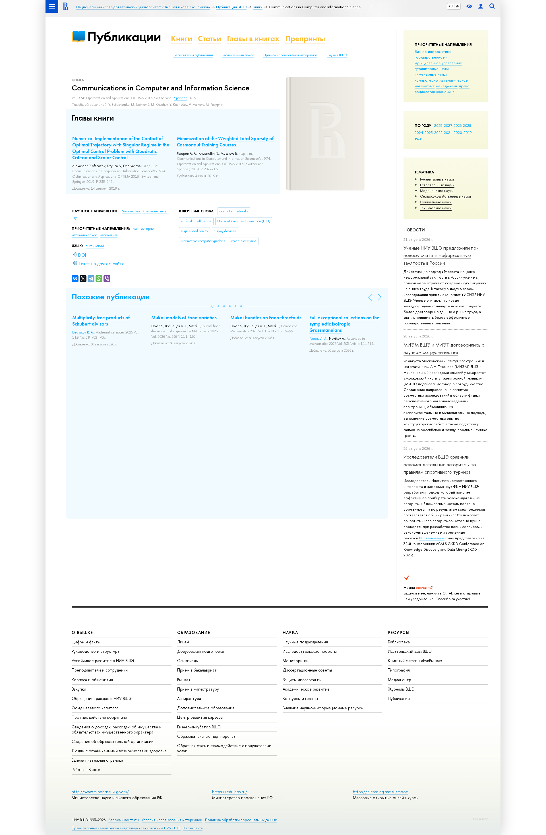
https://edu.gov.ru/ (229, 791)
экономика (445, 91)
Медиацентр (399, 679)
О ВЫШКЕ (82, 632)
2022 (438, 132)
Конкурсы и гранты (300, 698)
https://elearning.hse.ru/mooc (380, 791)
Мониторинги (296, 660)
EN (457, 6)
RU (450, 6)
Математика (131, 211)
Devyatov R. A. (83, 332)
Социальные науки (436, 201)
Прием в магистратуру (198, 689)
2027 (448, 125)
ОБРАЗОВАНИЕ (193, 632)
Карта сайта (192, 828)
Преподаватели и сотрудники (100, 670)
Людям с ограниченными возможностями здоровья (119, 750)
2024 (419, 132)
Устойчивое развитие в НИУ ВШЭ (103, 660)
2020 (458, 132)
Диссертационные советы (307, 670)
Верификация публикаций (193, 55)
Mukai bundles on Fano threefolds (265, 317)
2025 (467, 125)
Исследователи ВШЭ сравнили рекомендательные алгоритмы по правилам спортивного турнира (440, 464)
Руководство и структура (95, 651)
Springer (180, 98)
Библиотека (399, 642)
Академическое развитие (306, 689)
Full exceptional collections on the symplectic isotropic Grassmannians (344, 323)
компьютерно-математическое (441, 80)
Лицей (183, 642)
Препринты (305, 38)
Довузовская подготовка (200, 651)
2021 (448, 132)
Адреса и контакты (123, 819)
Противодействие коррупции (99, 717)
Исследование (431, 537)
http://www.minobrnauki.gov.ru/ (100, 791)
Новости (414, 230)
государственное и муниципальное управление (438, 60)
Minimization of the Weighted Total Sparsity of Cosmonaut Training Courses (225, 141)
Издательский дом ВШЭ (410, 651)
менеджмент (447, 85)
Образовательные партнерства (206, 736)
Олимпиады (187, 660)
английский (95, 246)
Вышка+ (184, 679)
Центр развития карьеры (200, 717)
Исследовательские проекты (310, 651)
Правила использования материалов (290, 55)
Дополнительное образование (206, 707)
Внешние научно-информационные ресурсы (323, 707)
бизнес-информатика (433, 51)
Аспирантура (189, 698)
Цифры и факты (86, 642)
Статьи (209, 38)
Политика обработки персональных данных (241, 819)
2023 (429, 132)
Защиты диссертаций (302, 679)
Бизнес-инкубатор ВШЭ (199, 727)
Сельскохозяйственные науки (445, 196)
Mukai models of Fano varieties (184, 317)
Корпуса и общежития (92, 679)
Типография (399, 670)
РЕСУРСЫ (399, 632)
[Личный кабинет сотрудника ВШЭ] (480, 6)
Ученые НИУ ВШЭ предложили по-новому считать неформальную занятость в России (441, 255)
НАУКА (290, 632)
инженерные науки (431, 74)
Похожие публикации (111, 297)
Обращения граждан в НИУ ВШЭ (102, 698)
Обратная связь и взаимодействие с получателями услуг (224, 748)
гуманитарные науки (432, 68)
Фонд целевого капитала (95, 707)
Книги (181, 38)
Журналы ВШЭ (401, 689)
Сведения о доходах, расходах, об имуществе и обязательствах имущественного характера (117, 729)
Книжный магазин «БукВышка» (415, 660)
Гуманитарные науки (437, 179)
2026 (458, 125)
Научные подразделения (305, 642)
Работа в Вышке (86, 769)
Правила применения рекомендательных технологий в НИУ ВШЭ (126, 828)
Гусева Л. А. (318, 338)
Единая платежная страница (97, 760)
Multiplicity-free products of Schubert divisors (101, 320)
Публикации (124, 36)
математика (425, 85)
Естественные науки (437, 184)
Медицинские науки (437, 190)
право (464, 85)
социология (425, 91)
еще (418, 138)
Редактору (480, 819)
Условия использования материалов (172, 819)
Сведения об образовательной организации (113, 741)
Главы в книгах (253, 38)
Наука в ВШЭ (337, 55)
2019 (468, 132)
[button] (213, 306)
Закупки (79, 689)
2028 (438, 125)
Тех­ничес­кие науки (436, 207)
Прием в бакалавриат (197, 670)
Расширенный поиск (238, 55)
